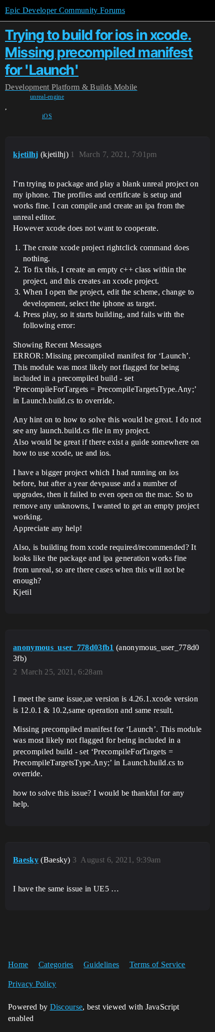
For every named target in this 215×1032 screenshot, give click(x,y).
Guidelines (101, 964)
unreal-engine (47, 96)
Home (18, 964)
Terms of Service (158, 964)
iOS (47, 116)
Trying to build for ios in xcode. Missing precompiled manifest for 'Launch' (98, 52)
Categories (56, 964)
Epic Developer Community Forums (65, 10)
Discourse (66, 1007)
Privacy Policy (32, 984)
